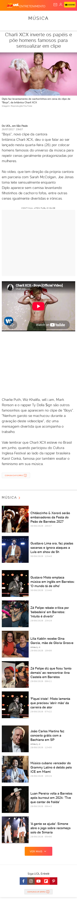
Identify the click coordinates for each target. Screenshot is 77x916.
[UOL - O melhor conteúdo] (13, 5)
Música (38, 18)
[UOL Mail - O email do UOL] (55, 4)
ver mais (36, 851)
